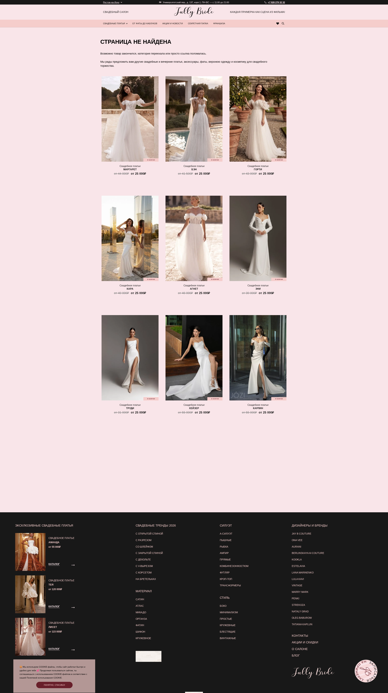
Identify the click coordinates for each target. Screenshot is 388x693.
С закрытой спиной (149, 553)
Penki (295, 598)
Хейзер (194, 408)
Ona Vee (297, 540)
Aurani (296, 546)
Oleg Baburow (302, 618)
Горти (258, 169)
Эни (258, 289)
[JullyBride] (194, 12)
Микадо (141, 612)
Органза (141, 619)
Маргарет (130, 169)
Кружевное (143, 638)
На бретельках (146, 579)
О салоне (300, 649)
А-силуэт (226, 533)
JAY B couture (301, 533)
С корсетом (144, 572)
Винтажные (228, 638)
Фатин (140, 625)
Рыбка (224, 546)
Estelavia (298, 566)
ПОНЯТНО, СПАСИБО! (54, 685)
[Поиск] (283, 23)
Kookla (297, 559)
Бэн (194, 169)
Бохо (223, 606)
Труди (130, 408)
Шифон (140, 631)
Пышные (226, 540)
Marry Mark (300, 592)
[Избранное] (277, 23)
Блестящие (228, 631)
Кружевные (228, 625)
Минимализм (229, 612)
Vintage (297, 585)
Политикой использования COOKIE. (44, 678)
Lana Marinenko (303, 572)
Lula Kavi (298, 579)
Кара (130, 289)
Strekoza (298, 605)
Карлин (258, 408)
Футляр (225, 572)
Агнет (194, 289)
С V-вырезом (144, 566)
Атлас (140, 606)
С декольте (143, 559)
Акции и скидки (305, 642)
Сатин (140, 599)
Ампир (224, 553)
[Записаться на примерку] (366, 671)
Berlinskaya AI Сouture (308, 553)
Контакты (300, 635)
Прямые (225, 559)
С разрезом (143, 540)
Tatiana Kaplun (302, 624)
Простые (226, 619)
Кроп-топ (226, 579)
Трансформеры (230, 585)
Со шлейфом (144, 546)
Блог (296, 655)
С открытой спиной (149, 533)
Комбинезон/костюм (234, 566)
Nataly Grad (300, 611)
